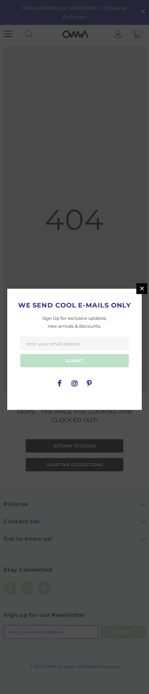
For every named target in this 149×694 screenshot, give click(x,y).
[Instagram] (74, 382)
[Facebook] (59, 382)
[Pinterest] (89, 382)
